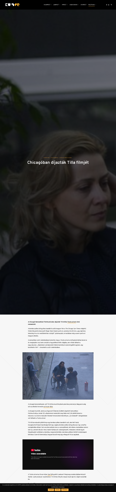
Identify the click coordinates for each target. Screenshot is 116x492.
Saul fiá (50, 474)
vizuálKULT (47, 5)
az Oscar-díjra (48, 407)
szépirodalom (73, 5)
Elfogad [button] (51, 489)
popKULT (56, 5)
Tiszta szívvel (71, 322)
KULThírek (91, 5)
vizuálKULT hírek (63, 157)
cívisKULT (83, 5)
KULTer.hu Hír (46, 157)
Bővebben (64, 489)
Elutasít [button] (57, 489)
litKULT (64, 5)
